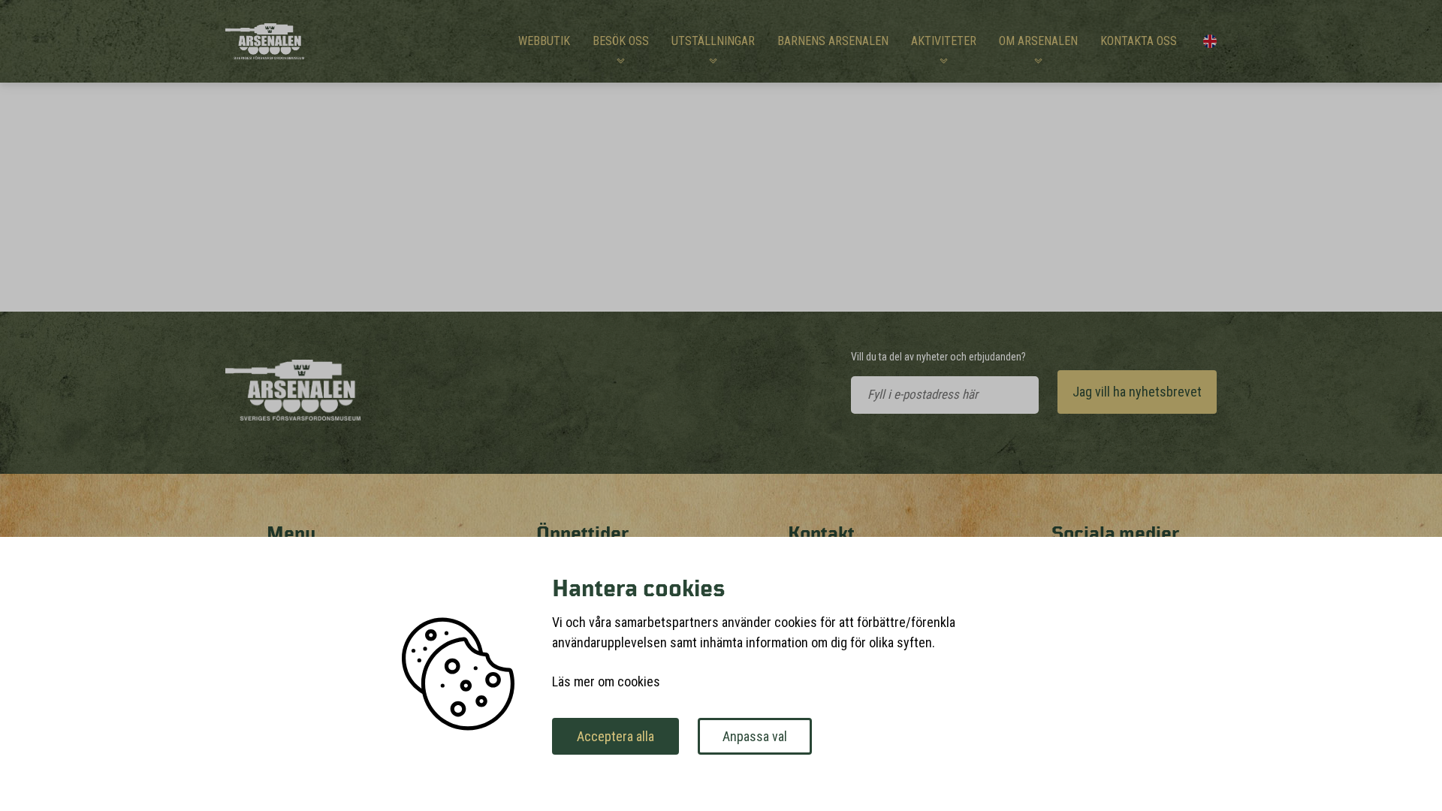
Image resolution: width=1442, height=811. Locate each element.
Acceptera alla (615, 736)
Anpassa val (755, 736)
